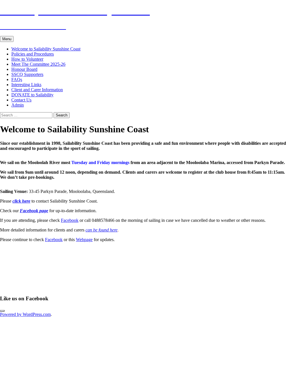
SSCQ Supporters (27, 74)
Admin (17, 105)
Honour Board (24, 69)
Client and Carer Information (37, 89)
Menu (6, 39)
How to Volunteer (27, 59)
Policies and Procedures (32, 54)
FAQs (16, 79)
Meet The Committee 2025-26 (38, 64)
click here (21, 201)
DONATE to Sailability (32, 94)
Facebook (69, 220)
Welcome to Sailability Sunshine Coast (45, 48)
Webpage (84, 239)
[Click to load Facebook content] (2, 311)
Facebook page (34, 210)
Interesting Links (26, 84)
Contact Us (21, 99)
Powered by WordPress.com (25, 314)
